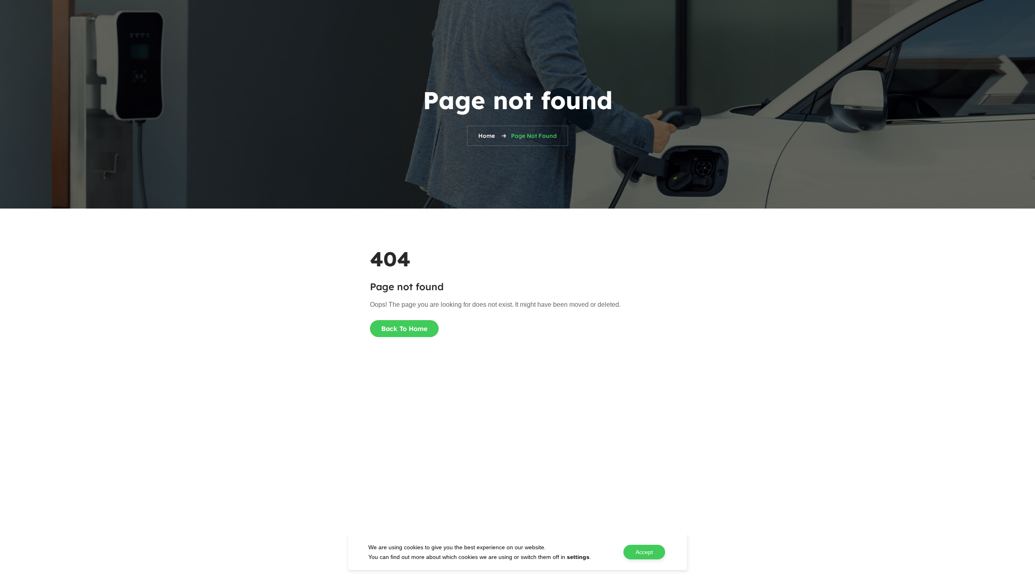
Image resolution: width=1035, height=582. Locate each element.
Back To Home (404, 329)
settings (578, 557)
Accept (644, 552)
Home (486, 135)
